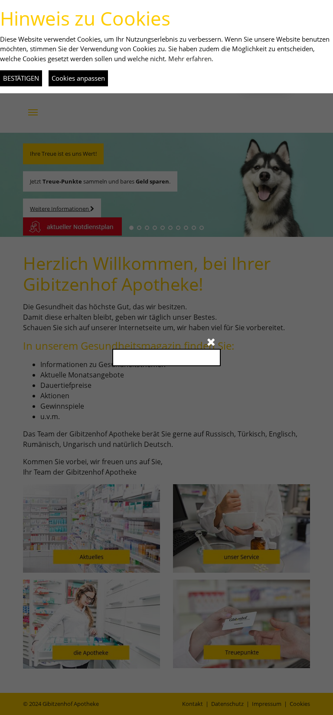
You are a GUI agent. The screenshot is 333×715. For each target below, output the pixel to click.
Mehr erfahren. (190, 58)
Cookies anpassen (78, 78)
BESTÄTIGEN (21, 78)
